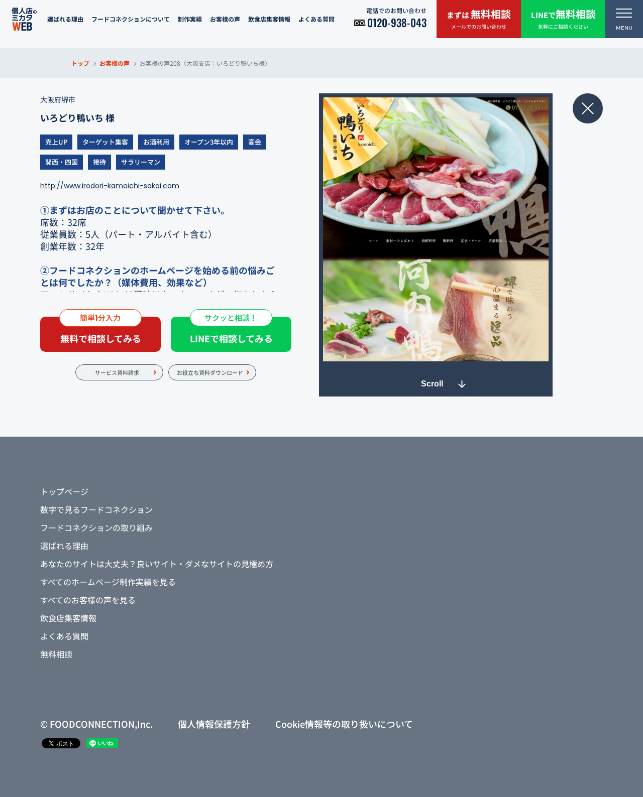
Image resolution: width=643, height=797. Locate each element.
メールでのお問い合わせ (479, 18)
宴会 (254, 142)
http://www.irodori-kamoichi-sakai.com (109, 186)
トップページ (64, 491)
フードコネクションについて (130, 19)
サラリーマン (140, 162)
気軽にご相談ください (563, 18)
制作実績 (190, 19)
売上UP (56, 142)
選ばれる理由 (65, 19)
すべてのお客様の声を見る (88, 600)
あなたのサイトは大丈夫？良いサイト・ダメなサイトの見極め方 (156, 564)
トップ (80, 63)
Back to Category (588, 108)
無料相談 (56, 654)
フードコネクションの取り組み (96, 527)
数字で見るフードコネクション (96, 509)
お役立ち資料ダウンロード (210, 372)
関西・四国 (61, 162)
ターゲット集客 (105, 142)
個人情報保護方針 (214, 723)
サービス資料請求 (117, 372)
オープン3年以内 (208, 142)
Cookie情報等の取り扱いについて (344, 723)
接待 (99, 162)
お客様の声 (225, 19)
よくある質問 (316, 19)
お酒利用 (156, 142)
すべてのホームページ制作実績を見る (108, 582)
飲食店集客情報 (269, 19)
